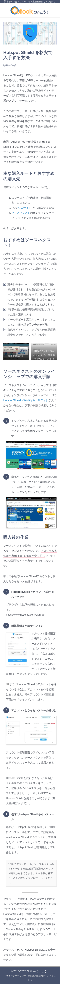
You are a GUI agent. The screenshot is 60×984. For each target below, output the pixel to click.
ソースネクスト (21, 212)
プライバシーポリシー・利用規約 (20, 975)
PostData (11, 65)
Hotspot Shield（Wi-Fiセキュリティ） (25, 400)
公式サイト (24, 207)
